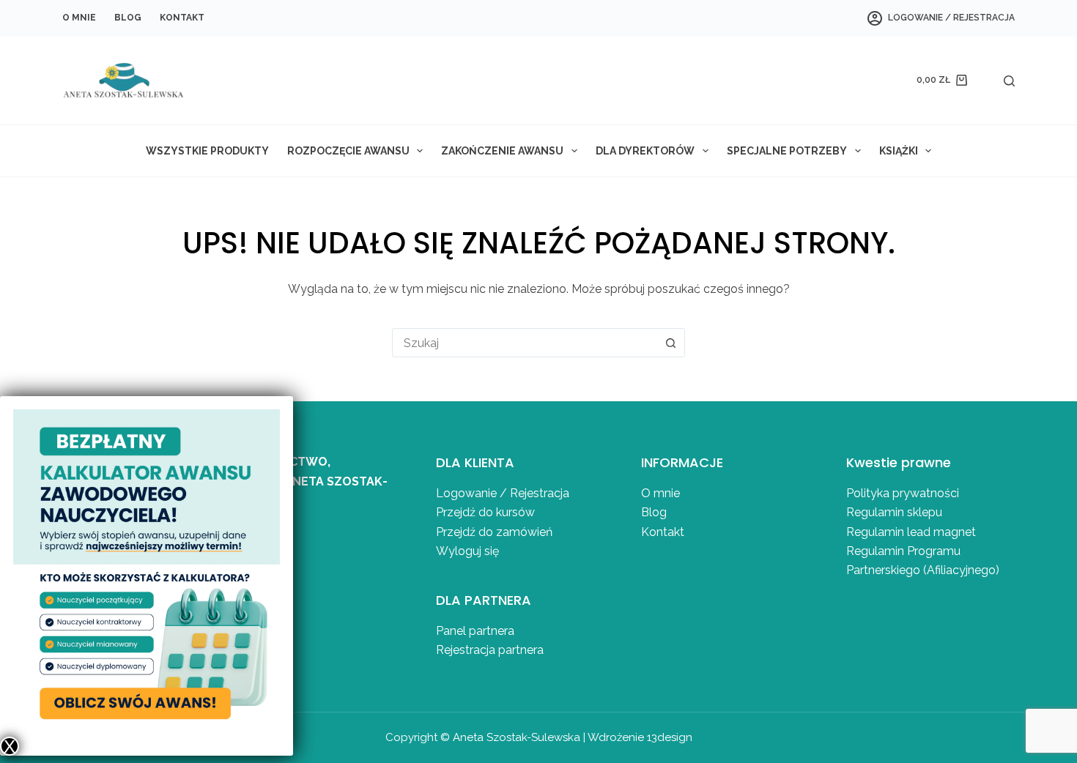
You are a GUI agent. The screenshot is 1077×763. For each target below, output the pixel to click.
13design (669, 737)
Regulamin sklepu (894, 512)
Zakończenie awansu (502, 151)
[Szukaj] (1009, 80)
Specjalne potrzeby (787, 151)
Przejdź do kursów (485, 512)
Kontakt (182, 17)
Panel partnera (475, 631)
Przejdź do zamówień (494, 532)
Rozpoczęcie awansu (348, 151)
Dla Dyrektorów (645, 151)
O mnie (79, 17)
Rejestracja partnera (490, 650)
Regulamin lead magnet (912, 532)
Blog (127, 17)
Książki (898, 151)
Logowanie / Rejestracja (502, 493)
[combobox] (524, 342)
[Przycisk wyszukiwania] (670, 343)
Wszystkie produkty (207, 151)
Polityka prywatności (902, 493)
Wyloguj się (467, 551)
